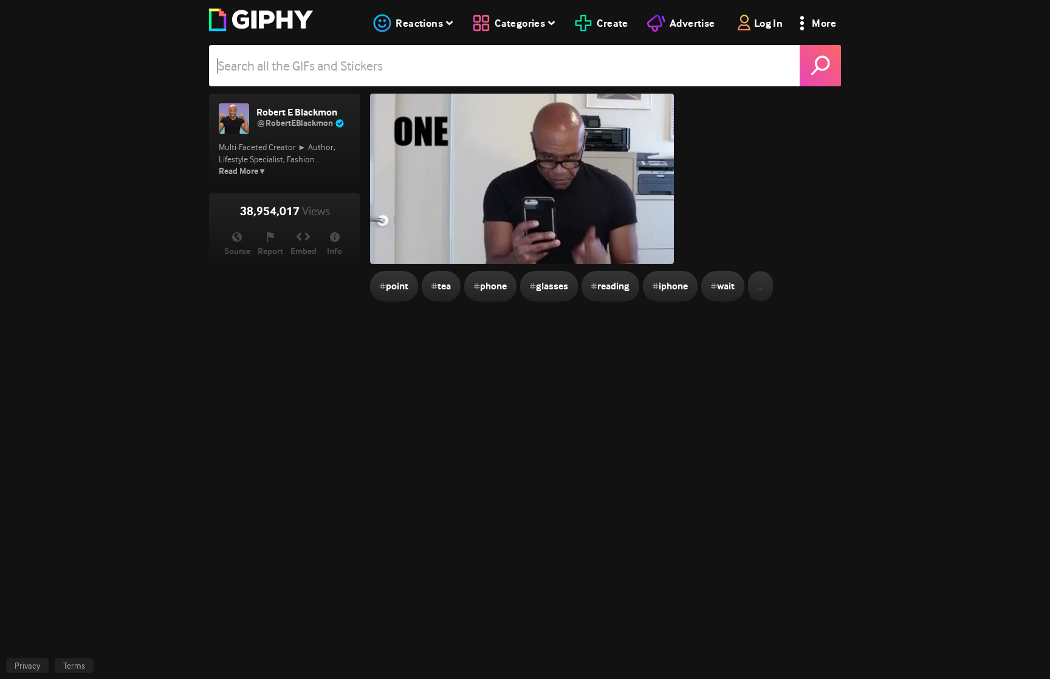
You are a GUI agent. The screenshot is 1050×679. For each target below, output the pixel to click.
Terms (74, 665)
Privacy (27, 665)
